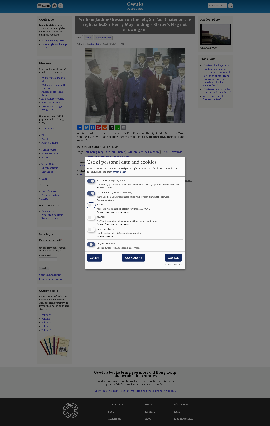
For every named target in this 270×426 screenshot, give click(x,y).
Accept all (173, 257)
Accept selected (133, 257)
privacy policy (118, 171)
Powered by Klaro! (173, 264)
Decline (94, 257)
